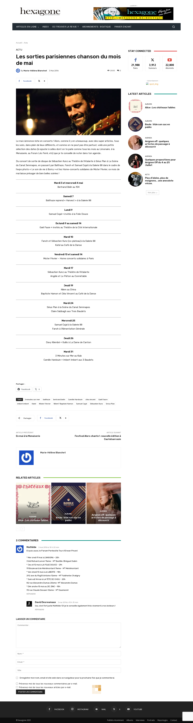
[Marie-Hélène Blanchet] (18, 71)
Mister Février (45, 404)
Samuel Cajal (81, 404)
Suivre (153, 58)
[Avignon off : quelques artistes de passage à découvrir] (103, 503)
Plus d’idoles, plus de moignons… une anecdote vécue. (159, 181)
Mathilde (31, 547)
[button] (173, 26)
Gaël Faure (103, 399)
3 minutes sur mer (32, 399)
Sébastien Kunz (96, 404)
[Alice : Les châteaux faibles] (33, 503)
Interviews (140, 720)
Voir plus (151, 192)
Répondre (31, 594)
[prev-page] (18, 529)
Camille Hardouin (75, 399)
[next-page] (23, 529)
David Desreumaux (45, 602)
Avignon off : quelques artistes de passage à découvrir (103, 518)
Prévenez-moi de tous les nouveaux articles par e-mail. (45, 687)
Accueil (19, 42)
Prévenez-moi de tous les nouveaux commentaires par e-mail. (48, 683)
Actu (26, 42)
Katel (34, 404)
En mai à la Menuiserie (28, 436)
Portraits (151, 720)
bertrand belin (59, 399)
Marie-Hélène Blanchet (35, 71)
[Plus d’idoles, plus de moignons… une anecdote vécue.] (135, 179)
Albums (32, 516)
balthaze (46, 399)
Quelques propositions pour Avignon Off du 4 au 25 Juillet (160, 162)
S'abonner (170, 58)
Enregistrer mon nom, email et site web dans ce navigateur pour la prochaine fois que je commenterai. (67, 678)
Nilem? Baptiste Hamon (63, 404)
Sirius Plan (110, 404)
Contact (173, 720)
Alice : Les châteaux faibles (33, 520)
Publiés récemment (115, 720)
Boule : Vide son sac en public (68, 519)
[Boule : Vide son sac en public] (68, 503)
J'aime (135, 58)
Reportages (163, 720)
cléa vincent (90, 399)
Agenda (103, 511)
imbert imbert (23, 404)
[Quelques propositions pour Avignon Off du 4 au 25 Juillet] (135, 161)
